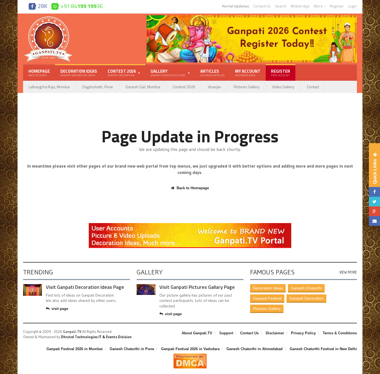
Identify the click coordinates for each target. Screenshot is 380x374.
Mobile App (300, 6)
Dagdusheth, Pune (97, 87)
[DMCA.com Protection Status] (190, 356)
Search (281, 6)
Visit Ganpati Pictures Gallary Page (197, 287)
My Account (247, 72)
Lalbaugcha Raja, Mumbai (49, 87)
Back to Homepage (193, 188)
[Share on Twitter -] (374, 201)
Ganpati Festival (267, 298)
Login (352, 6)
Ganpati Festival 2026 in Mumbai (74, 349)
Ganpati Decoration (306, 298)
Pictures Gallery (247, 87)
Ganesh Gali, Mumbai (142, 87)
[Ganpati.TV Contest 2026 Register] (252, 17)
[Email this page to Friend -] (374, 221)
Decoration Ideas (78, 72)
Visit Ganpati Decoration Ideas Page (85, 287)
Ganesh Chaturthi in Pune (132, 349)
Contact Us (262, 6)
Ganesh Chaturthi (306, 288)
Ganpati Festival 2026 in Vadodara (190, 349)
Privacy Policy (303, 333)
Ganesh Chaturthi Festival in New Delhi (323, 349)
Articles (212, 72)
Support (226, 333)
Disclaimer (275, 333)
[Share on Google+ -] (374, 211)
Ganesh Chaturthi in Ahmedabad (254, 349)
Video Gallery (283, 87)
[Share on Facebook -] (374, 192)
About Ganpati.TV (197, 333)
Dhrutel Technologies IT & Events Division (96, 337)
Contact (313, 87)
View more (348, 272)
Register (337, 6)
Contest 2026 (184, 87)
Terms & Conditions (340, 333)
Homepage (39, 72)
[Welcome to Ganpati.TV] (190, 225)
